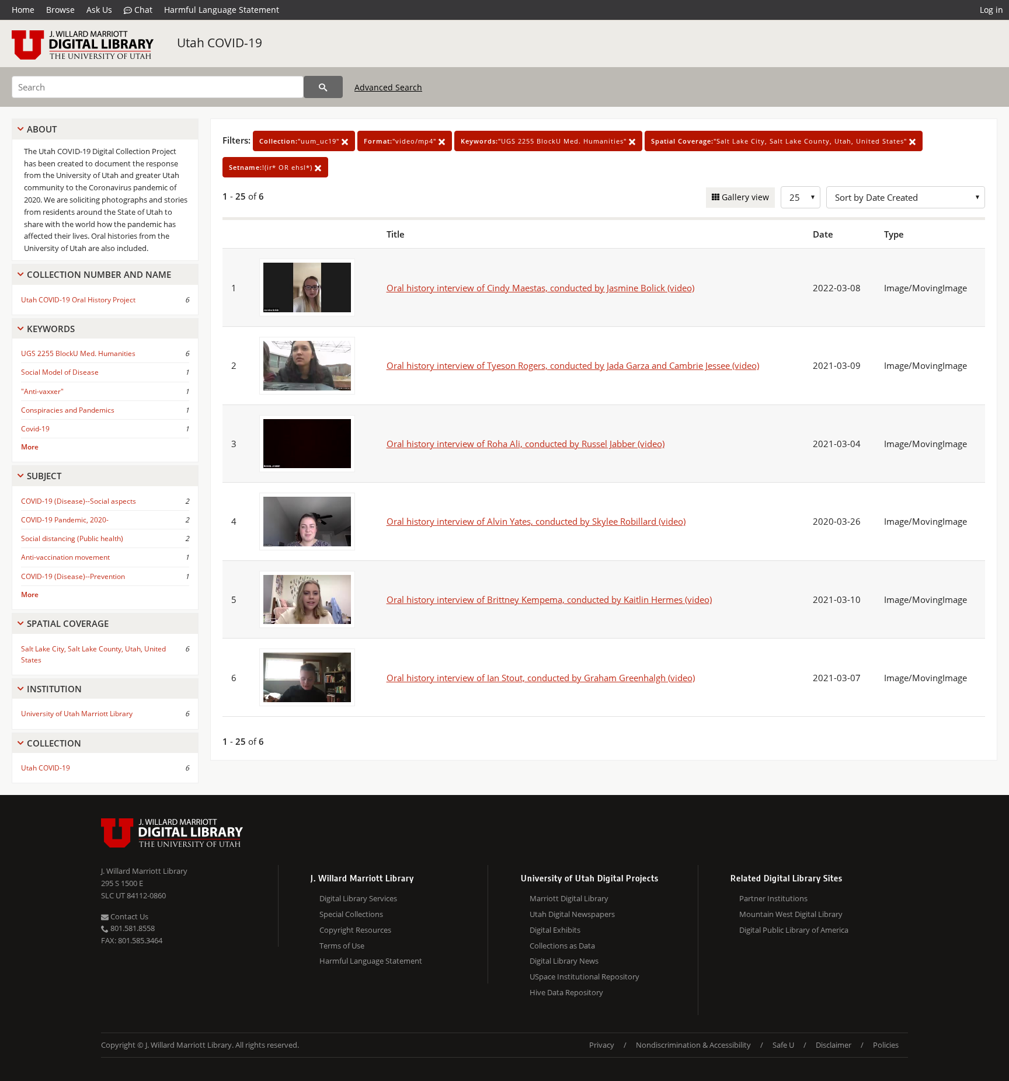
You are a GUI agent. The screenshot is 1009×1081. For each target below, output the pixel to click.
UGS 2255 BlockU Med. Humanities (78, 353)
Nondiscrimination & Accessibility (693, 1045)
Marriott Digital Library (569, 898)
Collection (54, 743)
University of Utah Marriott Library (77, 714)
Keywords (51, 328)
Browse (60, 9)
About (42, 129)
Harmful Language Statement (221, 9)
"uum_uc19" (300, 141)
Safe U (783, 1045)
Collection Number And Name (99, 274)
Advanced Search (388, 87)
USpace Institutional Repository (584, 976)
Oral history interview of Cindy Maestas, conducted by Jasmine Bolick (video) (540, 288)
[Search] (323, 87)
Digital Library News (564, 961)
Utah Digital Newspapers (572, 914)
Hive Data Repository (566, 992)
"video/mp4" (401, 141)
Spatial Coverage (68, 623)
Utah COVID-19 (219, 42)
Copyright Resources (355, 930)
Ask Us (99, 9)
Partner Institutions (773, 898)
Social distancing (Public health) (72, 538)
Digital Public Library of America (793, 930)
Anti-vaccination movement (65, 557)
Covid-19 (35, 429)
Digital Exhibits (555, 930)
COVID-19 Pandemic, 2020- (65, 520)
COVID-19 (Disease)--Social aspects (78, 501)
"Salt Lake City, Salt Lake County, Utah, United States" (780, 141)
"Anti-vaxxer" (42, 391)
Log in (991, 9)
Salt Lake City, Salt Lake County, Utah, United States (93, 654)
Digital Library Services (358, 898)
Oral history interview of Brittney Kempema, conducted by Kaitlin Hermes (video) (549, 599)
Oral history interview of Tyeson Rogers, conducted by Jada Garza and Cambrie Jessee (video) (573, 365)
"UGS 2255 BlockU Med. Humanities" (545, 141)
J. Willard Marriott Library (144, 871)
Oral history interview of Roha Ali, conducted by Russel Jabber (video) (525, 443)
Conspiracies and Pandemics (67, 410)
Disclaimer (833, 1045)
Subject (44, 476)
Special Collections (351, 914)
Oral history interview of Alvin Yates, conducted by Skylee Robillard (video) (536, 521)
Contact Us (128, 916)
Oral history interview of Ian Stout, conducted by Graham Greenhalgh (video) (541, 678)
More (30, 447)
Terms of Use (341, 945)
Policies (886, 1045)
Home (23, 9)
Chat (142, 9)
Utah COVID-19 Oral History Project (78, 300)
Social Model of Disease (60, 372)
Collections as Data (562, 945)
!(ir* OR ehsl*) (272, 167)
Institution (54, 689)
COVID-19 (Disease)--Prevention (73, 576)
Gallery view (744, 197)
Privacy (601, 1045)
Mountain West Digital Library (791, 914)
